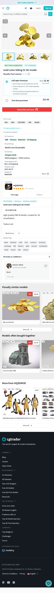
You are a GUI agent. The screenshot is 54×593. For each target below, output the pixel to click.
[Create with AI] (26, 8)
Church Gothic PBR (9, 371)
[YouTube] (9, 582)
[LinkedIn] (4, 582)
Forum (4, 540)
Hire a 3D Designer (9, 483)
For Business (7, 475)
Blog (4, 457)
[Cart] (31, 8)
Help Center (6, 466)
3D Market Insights (9, 510)
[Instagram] (14, 582)
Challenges (6, 536)
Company (5, 452)
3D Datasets (6, 479)
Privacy (22, 573)
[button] (46, 14)
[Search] (50, 14)
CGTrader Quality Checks (11, 128)
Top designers (7, 532)
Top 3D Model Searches (11, 519)
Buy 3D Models (7, 470)
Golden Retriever (48, 371)
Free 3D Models (8, 488)
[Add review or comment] (49, 257)
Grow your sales (8, 506)
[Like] (10, 115)
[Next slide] (49, 35)
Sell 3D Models (8, 501)
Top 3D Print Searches (10, 523)
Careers (5, 461)
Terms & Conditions (9, 573)
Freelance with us (9, 514)
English (31, 573)
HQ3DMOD (18, 185)
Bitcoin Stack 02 (8, 322)
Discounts (6, 497)
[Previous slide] (5, 35)
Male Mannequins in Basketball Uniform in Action (19, 418)
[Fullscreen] (5, 21)
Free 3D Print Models (10, 492)
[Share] (43, 115)
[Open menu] (3, 8)
